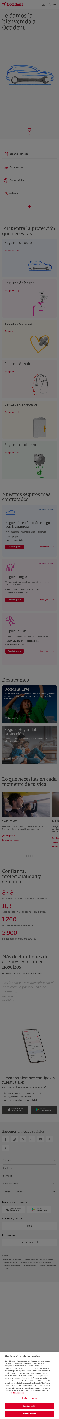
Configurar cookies (29, 1398)
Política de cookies (18, 1393)
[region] (29, 1385)
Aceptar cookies (29, 1414)
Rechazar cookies (29, 1406)
